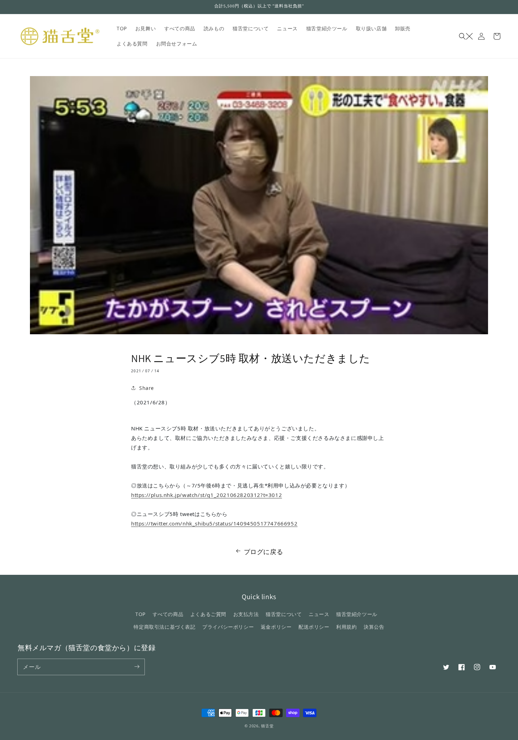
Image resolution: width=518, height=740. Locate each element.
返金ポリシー (276, 626)
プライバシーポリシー (228, 626)
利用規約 (346, 626)
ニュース (319, 614)
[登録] (136, 666)
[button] (466, 36)
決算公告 (374, 626)
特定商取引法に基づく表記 (164, 626)
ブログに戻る (263, 551)
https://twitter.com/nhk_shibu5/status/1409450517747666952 (214, 523)
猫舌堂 (267, 725)
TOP (140, 614)
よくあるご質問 (208, 614)
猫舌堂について (284, 614)
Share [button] (146, 388)
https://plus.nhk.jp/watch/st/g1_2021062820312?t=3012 (206, 494)
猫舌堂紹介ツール (356, 614)
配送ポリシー (313, 626)
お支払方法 (246, 614)
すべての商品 (168, 614)
